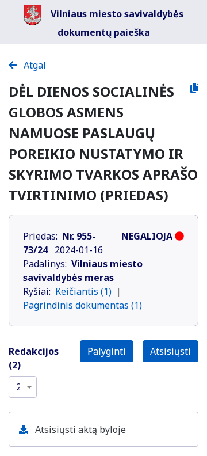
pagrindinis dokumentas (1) (82, 305)
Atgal (33, 65)
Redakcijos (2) (34, 358)
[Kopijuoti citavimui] (194, 88)
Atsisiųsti (170, 351)
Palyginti (106, 351)
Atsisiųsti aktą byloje (79, 429)
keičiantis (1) (83, 291)
